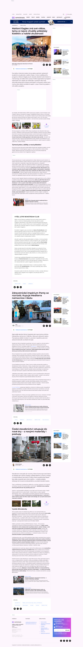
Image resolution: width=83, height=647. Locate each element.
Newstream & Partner (28, 63)
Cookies (42, 626)
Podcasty (60, 17)
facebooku (33, 346)
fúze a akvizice (46, 419)
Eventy (30, 14)
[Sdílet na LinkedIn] (50, 65)
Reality (33, 17)
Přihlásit (67, 630)
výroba (31, 605)
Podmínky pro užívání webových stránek (45, 628)
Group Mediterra (16, 387)
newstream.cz (15, 25)
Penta (16, 419)
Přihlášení (69, 14)
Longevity (49, 17)
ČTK (16, 324)
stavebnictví (17, 602)
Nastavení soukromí (45, 633)
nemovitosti (17, 605)
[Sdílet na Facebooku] (47, 65)
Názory (28, 17)
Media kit (43, 631)
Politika (43, 17)
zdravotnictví (29, 419)
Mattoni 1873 (17, 283)
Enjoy (53, 17)
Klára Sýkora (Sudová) (17, 63)
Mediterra (22, 419)
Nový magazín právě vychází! (33, 22)
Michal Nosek (18, 464)
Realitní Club (37, 419)
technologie (25, 605)
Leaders (37, 17)
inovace (37, 605)
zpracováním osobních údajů (61, 633)
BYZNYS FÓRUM (37, 14)
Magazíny (25, 14)
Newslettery (19, 14)
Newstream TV (67, 18)
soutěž (24, 283)
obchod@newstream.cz (31, 623)
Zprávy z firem (23, 25)
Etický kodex (44, 621)
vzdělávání (30, 283)
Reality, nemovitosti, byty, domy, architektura (32, 602)
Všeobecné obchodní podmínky (45, 624)
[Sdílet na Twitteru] (44, 65)
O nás (13, 14)
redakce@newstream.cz (31, 622)
